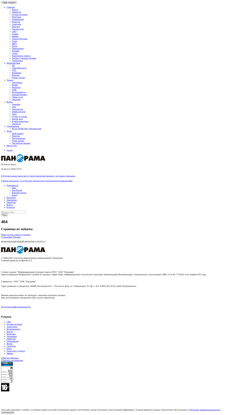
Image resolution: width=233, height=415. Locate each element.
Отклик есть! (18, 29)
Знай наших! (18, 133)
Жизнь (9, 344)
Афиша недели (18, 111)
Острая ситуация (19, 14)
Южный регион (19, 193)
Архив (9, 150)
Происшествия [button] (13, 63)
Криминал (16, 73)
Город (14, 41)
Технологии (17, 109)
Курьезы (16, 75)
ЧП (13, 65)
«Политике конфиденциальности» (205, 410)
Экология (16, 124)
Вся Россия (17, 190)
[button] (12, 185)
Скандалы (16, 24)
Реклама (15, 51)
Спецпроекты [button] (12, 126)
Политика (16, 17)
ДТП (14, 70)
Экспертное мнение (21, 143)
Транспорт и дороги (21, 56)
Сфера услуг (17, 97)
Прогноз (16, 26)
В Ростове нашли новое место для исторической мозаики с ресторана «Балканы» (38, 176)
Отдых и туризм (19, 116)
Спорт (15, 53)
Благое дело (17, 119)
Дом (14, 107)
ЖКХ (14, 43)
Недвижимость (19, 92)
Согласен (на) (7, 412)
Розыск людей (18, 77)
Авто (14, 114)
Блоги (14, 195)
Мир (14, 188)
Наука (14, 46)
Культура (16, 22)
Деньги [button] (9, 80)
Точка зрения (18, 141)
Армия (15, 34)
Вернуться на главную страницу (16, 235)
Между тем (11, 145)
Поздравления (18, 138)
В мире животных (20, 121)
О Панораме (6, 237)
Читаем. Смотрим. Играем (24, 58)
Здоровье (16, 104)
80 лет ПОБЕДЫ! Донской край (26, 128)
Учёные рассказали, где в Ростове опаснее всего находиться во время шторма (36, 181)
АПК (14, 90)
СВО (14, 31)
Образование (18, 19)
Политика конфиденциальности (16, 307)
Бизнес (15, 85)
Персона (16, 136)
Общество (16, 12)
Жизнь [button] (9, 102)
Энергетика (17, 60)
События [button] (10, 7)
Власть (15, 9)
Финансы (16, 87)
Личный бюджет (19, 94)
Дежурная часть (19, 68)
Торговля (16, 99)
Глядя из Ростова (19, 39)
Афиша (15, 36)
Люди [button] (9, 131)
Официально (18, 48)
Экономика (17, 82)
